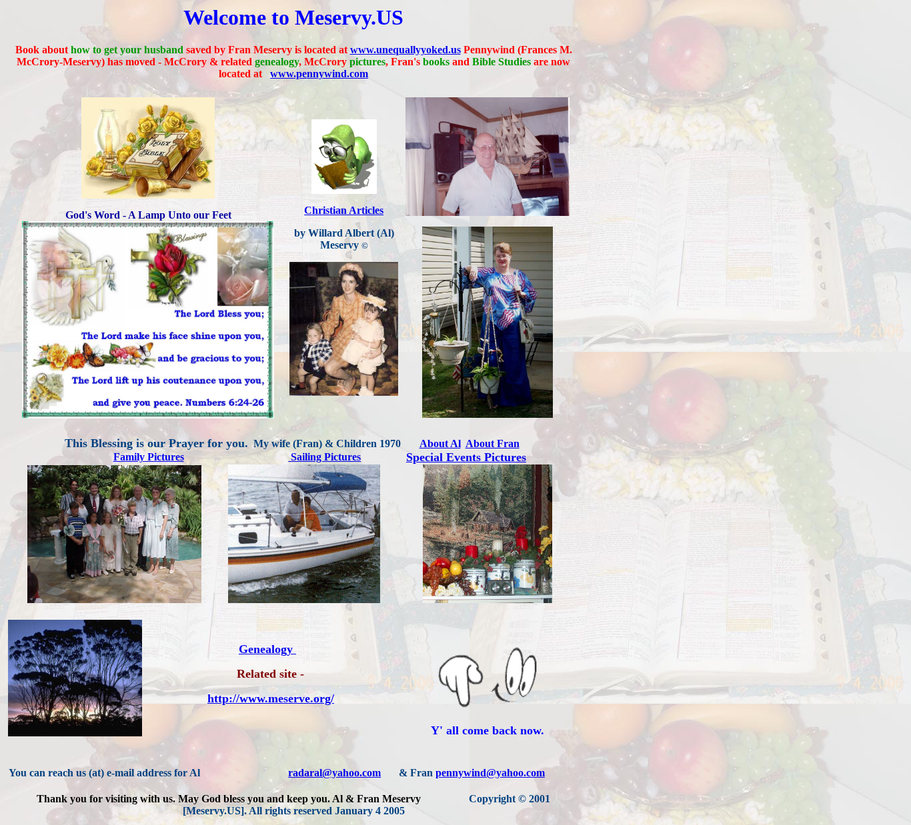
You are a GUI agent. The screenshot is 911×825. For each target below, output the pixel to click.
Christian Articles (343, 210)
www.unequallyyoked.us (405, 49)
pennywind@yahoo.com (490, 772)
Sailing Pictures (324, 456)
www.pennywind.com (319, 73)
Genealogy (266, 649)
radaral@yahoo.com (334, 772)
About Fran (493, 443)
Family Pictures (148, 456)
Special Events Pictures (466, 457)
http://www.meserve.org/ (270, 698)
